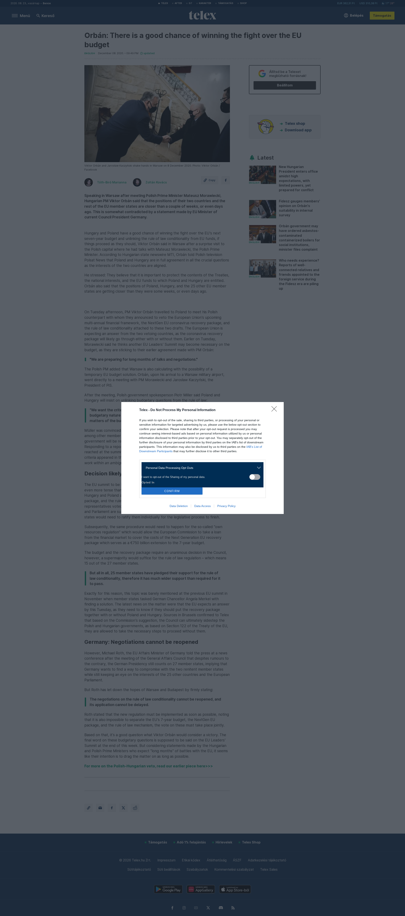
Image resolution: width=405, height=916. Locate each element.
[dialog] (202, 458)
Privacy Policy (226, 506)
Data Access (202, 506)
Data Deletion (179, 506)
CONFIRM (172, 491)
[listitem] (201, 467)
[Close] (275, 410)
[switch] (254, 477)
